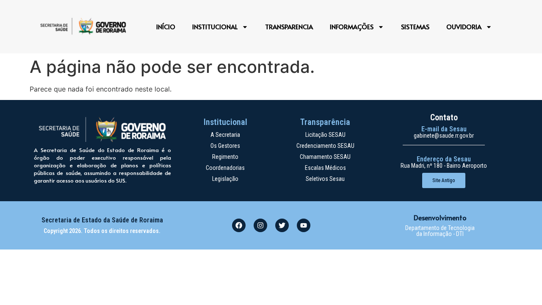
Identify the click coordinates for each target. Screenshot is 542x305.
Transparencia (289, 26)
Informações (351, 26)
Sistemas (415, 26)
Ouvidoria (463, 26)
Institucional (215, 26)
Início (165, 26)
